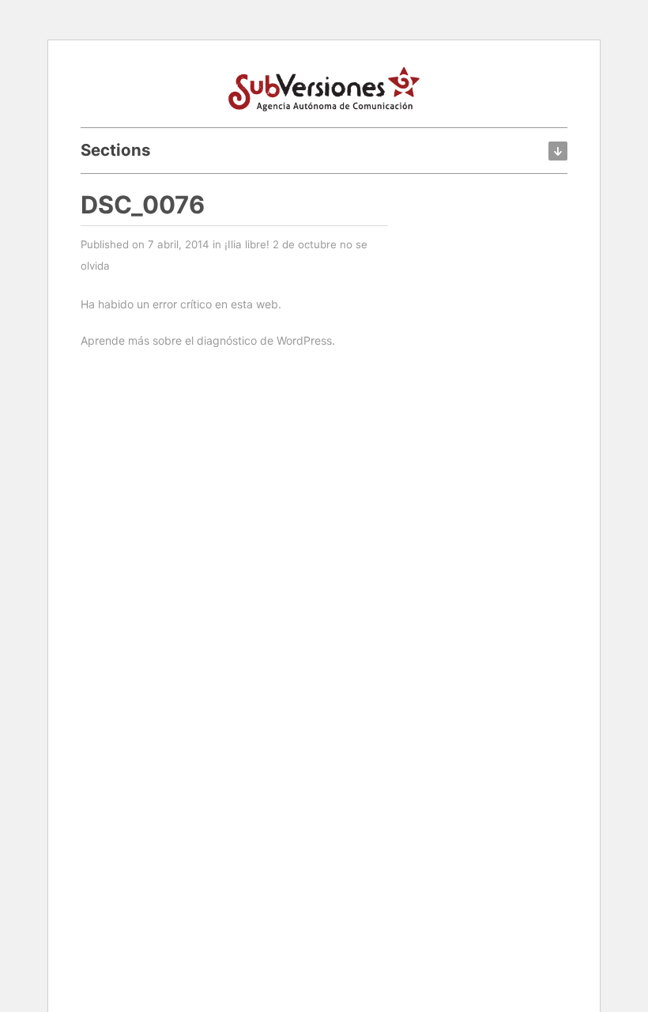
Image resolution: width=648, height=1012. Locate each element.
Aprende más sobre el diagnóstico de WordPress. (208, 340)
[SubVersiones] (324, 87)
